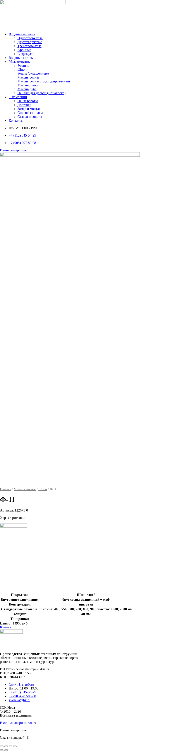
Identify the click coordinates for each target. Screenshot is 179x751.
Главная (5, 489)
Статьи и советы (29, 116)
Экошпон (24, 65)
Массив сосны (28, 77)
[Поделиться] (10, 746)
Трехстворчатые (29, 46)
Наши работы (27, 101)
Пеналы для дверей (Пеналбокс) (41, 93)
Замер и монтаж (29, 109)
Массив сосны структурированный (43, 81)
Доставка (24, 105)
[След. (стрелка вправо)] (6, 750)
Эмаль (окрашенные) (33, 73)
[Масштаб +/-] (1, 746)
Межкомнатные (20, 61)
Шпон (22, 69)
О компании (18, 97)
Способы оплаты (30, 113)
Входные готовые (22, 58)
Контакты (16, 120)
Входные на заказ (22, 34)
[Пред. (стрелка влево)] (1, 750)
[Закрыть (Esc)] (15, 746)
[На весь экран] (6, 746)
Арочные (24, 50)
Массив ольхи (27, 85)
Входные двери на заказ (18, 723)
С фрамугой (26, 54)
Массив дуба (26, 89)
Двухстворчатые (29, 42)
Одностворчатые (30, 38)
